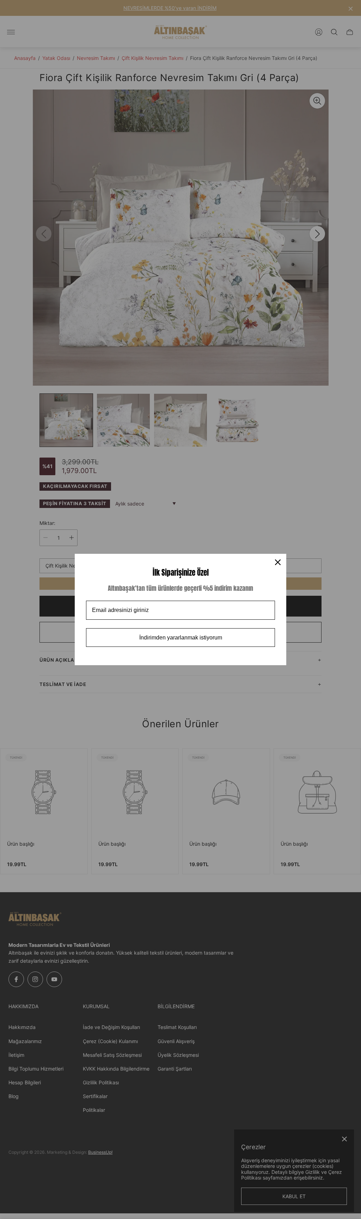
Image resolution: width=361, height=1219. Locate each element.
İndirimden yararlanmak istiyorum (180, 638)
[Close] (277, 562)
